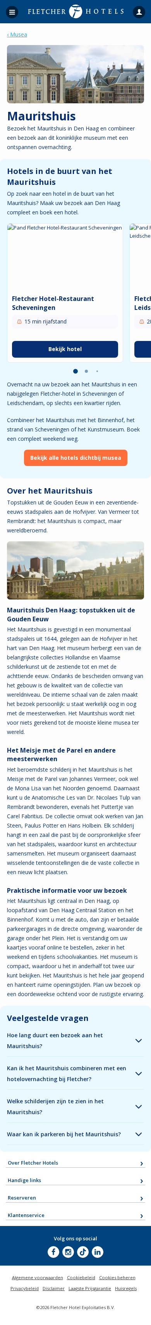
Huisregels (126, 1288)
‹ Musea (17, 34)
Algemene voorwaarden (37, 1277)
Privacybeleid (24, 1288)
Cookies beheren (117, 1277)
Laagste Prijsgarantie (90, 1288)
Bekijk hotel (65, 349)
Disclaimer (54, 1288)
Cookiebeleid (81, 1277)
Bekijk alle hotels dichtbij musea (75, 457)
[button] (75, 371)
